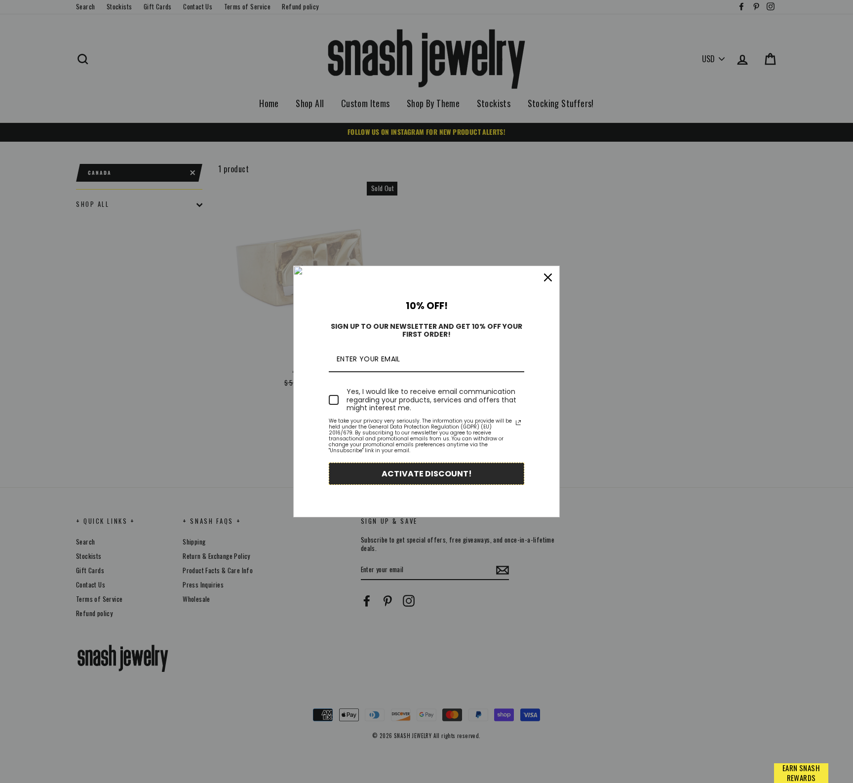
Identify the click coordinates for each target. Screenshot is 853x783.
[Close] (548, 277)
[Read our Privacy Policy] (518, 423)
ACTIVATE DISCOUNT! (427, 473)
